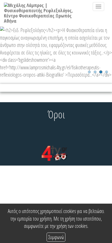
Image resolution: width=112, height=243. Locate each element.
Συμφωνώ (56, 237)
